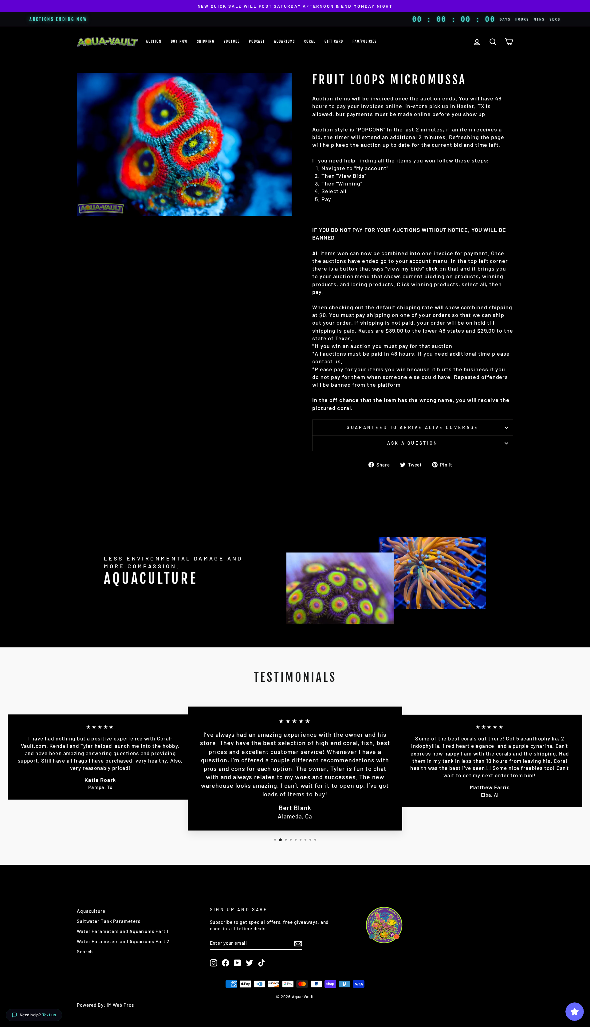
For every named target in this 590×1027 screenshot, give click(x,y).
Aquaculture (91, 911)
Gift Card (333, 41)
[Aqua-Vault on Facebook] (225, 962)
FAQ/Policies (364, 41)
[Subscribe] (298, 943)
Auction (154, 41)
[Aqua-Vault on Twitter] (249, 962)
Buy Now (179, 41)
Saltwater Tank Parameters (108, 921)
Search (85, 951)
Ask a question (412, 443)
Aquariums (284, 41)
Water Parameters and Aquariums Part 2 (123, 941)
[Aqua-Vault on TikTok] (261, 962)
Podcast (257, 41)
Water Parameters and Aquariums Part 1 (122, 931)
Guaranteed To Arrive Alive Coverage (412, 427)
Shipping (205, 41)
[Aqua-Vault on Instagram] (213, 962)
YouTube (232, 41)
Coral (309, 41)
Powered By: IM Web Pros (105, 1005)
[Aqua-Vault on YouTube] (237, 962)
